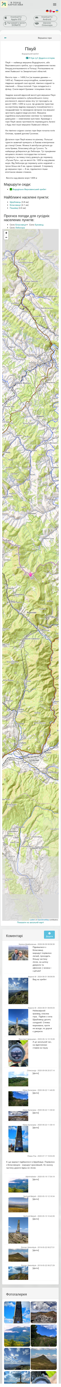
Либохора (20, 227)
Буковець (39, 224)
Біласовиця (15, 204)
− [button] (6, 237)
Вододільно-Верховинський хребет (29, 189)
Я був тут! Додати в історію (41, 57)
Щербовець (15, 201)
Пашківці (14, 207)
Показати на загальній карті (30, 922)
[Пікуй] (30, 575)
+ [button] (6, 233)
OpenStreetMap (43, 919)
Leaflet (32, 919)
